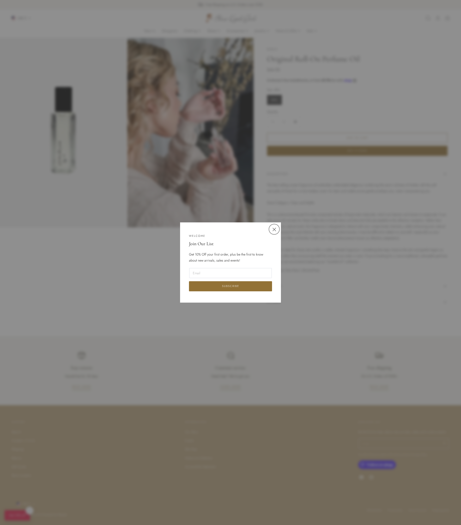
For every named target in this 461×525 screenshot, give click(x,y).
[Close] (274, 229)
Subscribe (230, 286)
